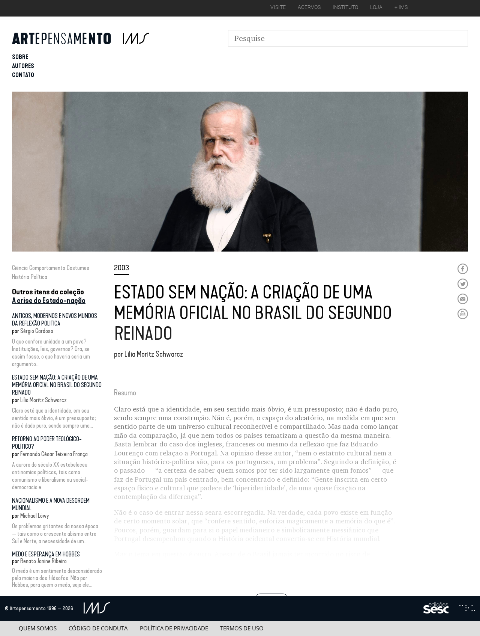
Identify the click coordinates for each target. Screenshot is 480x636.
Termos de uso (242, 628)
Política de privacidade (174, 628)
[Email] (463, 299)
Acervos (309, 7)
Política (39, 276)
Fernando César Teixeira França (54, 454)
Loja (376, 7)
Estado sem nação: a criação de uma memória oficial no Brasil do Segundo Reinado (57, 385)
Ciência (20, 267)
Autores (23, 65)
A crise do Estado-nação (49, 300)
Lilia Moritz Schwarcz (43, 400)
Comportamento (47, 267)
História (20, 276)
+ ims (401, 7)
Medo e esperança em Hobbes (46, 554)
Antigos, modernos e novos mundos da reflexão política (54, 319)
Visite (278, 7)
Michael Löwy (34, 515)
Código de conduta (98, 628)
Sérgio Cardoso (36, 331)
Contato (23, 74)
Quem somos (38, 628)
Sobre (20, 56)
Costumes (78, 267)
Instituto (345, 7)
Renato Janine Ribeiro (43, 561)
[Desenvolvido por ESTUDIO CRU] (467, 608)
